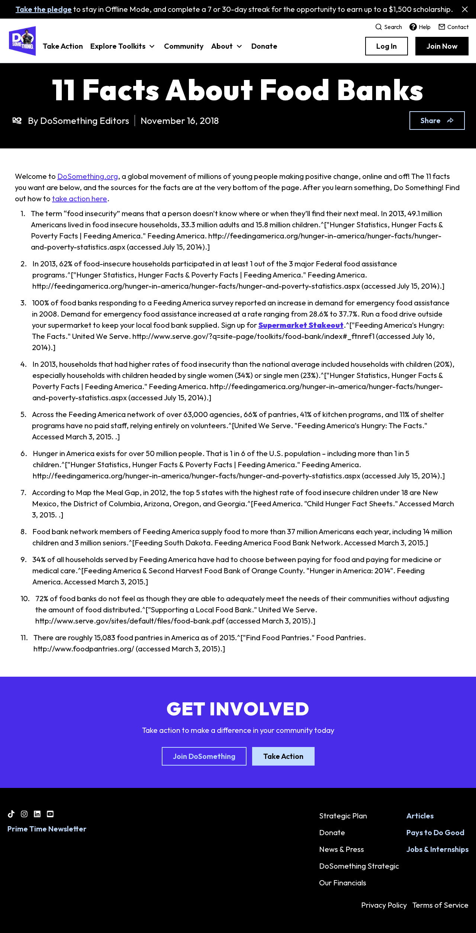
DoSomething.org (87, 176)
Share (431, 120)
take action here (79, 198)
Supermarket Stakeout (301, 325)
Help (425, 27)
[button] (123, 50)
